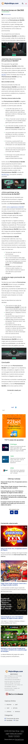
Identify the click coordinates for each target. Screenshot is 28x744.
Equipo (10, 736)
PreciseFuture (19, 739)
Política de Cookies (16, 733)
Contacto (17, 736)
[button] (22, 3)
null (12, 407)
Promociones (7, 14)
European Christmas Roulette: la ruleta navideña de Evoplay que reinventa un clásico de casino (13, 503)
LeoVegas (9, 711)
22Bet (16, 704)
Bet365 (4, 74)
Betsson (15, 708)
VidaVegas (17, 711)
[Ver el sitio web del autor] (16, 408)
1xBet (8, 708)
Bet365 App (5, 174)
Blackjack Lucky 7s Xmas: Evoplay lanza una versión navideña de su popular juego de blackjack (14, 497)
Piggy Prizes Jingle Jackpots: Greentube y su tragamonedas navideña (14, 487)
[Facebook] (12, 512)
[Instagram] (16, 512)
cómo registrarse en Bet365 (15, 207)
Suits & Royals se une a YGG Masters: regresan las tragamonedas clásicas (12, 491)
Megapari (9, 704)
